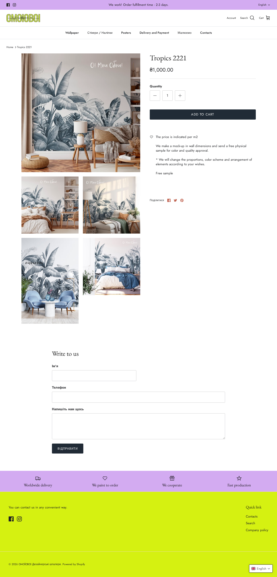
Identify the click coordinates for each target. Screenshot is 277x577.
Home (9, 47)
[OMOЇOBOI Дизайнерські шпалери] (23, 18)
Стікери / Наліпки (100, 32)
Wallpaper (72, 32)
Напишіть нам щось (68, 409)
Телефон (59, 387)
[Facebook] (8, 4)
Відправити (68, 449)
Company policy (257, 530)
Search (250, 523)
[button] (260, 568)
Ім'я (55, 366)
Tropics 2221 (24, 47)
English (262, 5)
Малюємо (185, 32)
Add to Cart (202, 114)
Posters (126, 32)
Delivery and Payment (154, 32)
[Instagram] (14, 4)
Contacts (206, 32)
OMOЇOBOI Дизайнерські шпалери (40, 564)
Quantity (156, 86)
